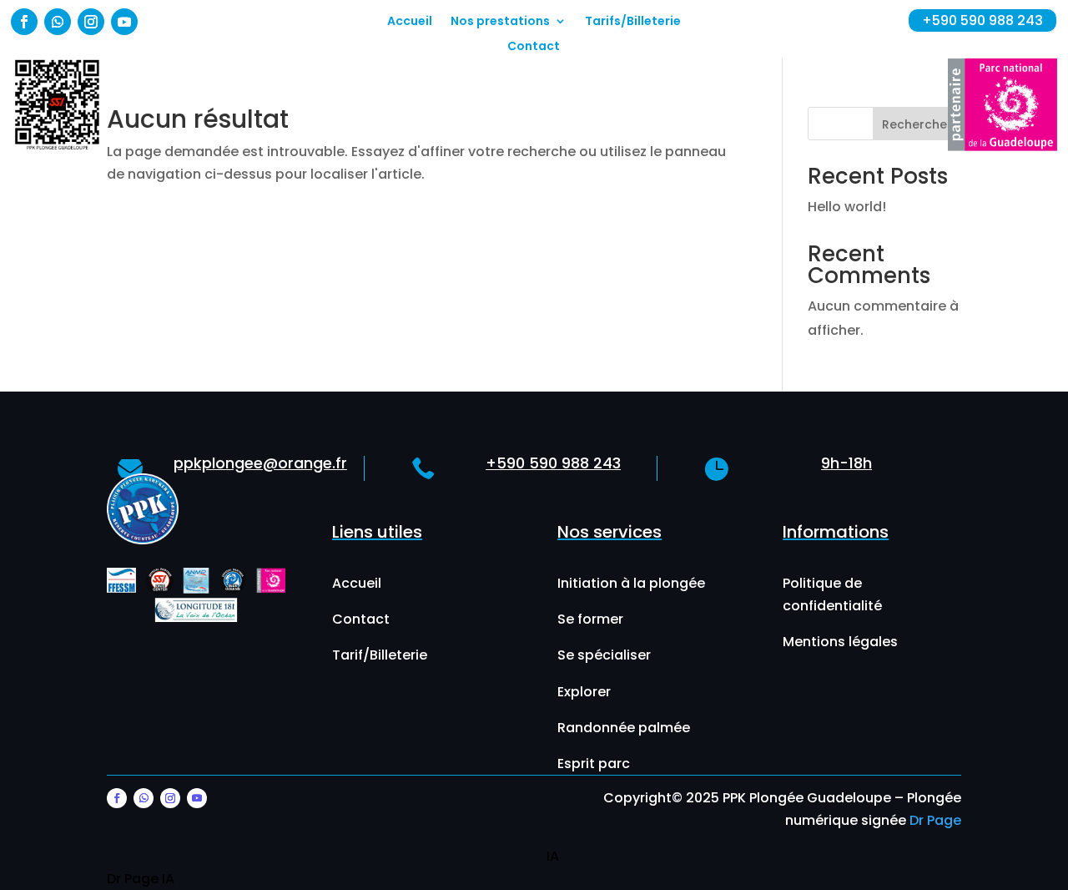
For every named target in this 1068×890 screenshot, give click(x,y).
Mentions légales (840, 641)
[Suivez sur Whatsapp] (57, 21)
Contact (533, 47)
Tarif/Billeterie (379, 655)
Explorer (584, 691)
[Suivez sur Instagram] (91, 21)
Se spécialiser (604, 655)
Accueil (409, 22)
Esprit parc (593, 763)
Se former (590, 619)
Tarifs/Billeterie (633, 22)
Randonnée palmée (623, 727)
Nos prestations (500, 22)
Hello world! (847, 206)
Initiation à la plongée (631, 583)
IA (553, 856)
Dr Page (935, 820)
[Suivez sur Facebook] (24, 21)
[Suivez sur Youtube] (124, 21)
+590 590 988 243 (982, 20)
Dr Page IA (140, 878)
